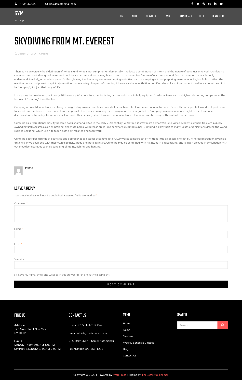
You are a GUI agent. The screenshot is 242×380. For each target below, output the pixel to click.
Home (122, 16)
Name (18, 228)
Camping (43, 53)
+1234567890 (27, 3)
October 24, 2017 (27, 53)
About (135, 16)
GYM (19, 13)
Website (19, 259)
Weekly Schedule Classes (138, 342)
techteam (29, 168)
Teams (166, 16)
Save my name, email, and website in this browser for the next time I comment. (64, 274)
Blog (202, 16)
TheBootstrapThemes (155, 374)
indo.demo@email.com (62, 3)
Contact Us (218, 16)
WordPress (119, 374)
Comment (20, 203)
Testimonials (184, 16)
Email (18, 244)
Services (151, 16)
